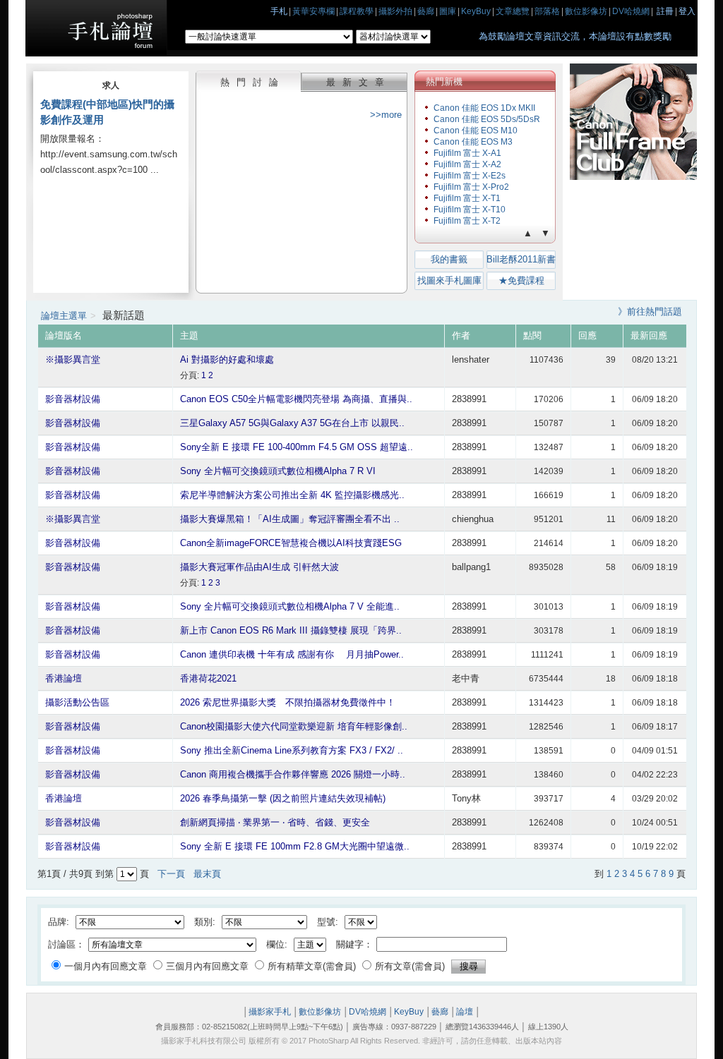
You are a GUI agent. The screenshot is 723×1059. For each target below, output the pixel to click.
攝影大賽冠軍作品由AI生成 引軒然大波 (259, 567)
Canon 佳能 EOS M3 (473, 142)
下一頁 (171, 874)
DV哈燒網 (367, 1012)
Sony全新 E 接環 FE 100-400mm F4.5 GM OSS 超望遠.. (296, 447)
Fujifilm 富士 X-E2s (470, 176)
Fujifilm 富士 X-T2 (467, 221)
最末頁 (207, 874)
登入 (687, 11)
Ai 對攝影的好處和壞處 (227, 359)
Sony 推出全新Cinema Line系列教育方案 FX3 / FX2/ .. (291, 750)
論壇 (464, 1012)
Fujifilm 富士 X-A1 (467, 153)
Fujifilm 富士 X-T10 (470, 209)
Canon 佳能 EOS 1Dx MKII (484, 108)
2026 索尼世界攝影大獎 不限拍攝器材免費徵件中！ (287, 702)
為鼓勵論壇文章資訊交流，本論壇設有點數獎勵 (575, 36)
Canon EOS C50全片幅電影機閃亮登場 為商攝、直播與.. (296, 399)
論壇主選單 (64, 315)
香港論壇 (63, 678)
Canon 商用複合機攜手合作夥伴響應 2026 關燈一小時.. (292, 774)
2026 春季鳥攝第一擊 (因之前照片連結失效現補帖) (283, 798)
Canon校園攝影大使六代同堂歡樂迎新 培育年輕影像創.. (293, 726)
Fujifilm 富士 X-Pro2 (471, 187)
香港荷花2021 (208, 678)
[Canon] (633, 176)
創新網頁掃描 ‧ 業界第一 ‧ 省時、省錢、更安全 (275, 822)
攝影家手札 (270, 1012)
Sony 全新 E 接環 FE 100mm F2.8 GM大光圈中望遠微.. (295, 846)
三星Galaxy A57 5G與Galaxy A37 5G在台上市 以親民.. (292, 423)
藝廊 (439, 1012)
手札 (278, 11)
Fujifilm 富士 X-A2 (467, 164)
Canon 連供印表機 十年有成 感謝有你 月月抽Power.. (292, 654)
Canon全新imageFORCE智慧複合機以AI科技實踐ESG (291, 543)
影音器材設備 (72, 399)
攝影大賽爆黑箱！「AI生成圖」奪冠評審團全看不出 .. (290, 519)
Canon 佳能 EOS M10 (476, 130)
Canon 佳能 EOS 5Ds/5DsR (487, 119)
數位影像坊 (320, 1012)
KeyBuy (409, 1012)
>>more (386, 114)
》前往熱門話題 (650, 311)
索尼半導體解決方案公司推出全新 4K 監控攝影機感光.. (292, 495)
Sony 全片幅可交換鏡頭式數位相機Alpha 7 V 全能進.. (290, 606)
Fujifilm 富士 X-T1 (467, 198)
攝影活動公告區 (77, 702)
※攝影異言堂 (72, 359)
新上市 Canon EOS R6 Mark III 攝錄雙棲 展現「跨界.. (291, 630)
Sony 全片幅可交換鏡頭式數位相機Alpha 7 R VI (278, 471)
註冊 (665, 11)
